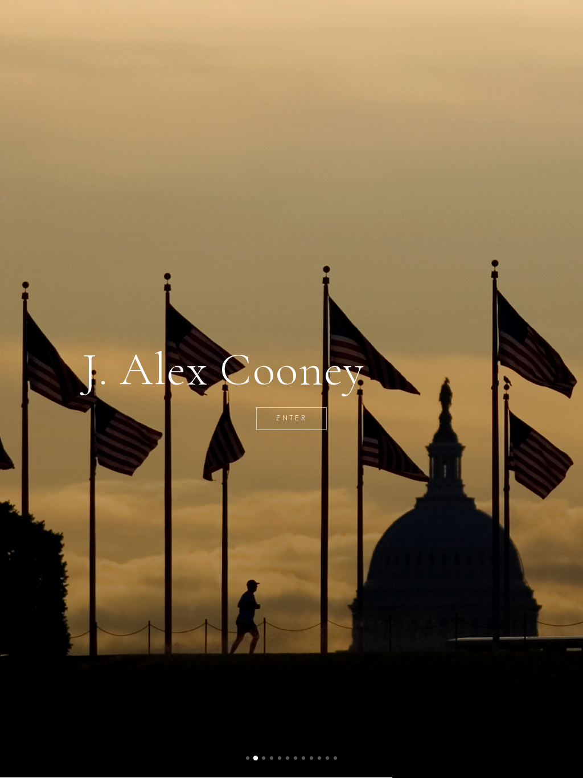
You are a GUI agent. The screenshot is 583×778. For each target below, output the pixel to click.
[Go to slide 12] (335, 758)
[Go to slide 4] (271, 758)
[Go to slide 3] (263, 758)
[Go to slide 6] (287, 758)
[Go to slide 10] (319, 758)
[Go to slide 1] (247, 758)
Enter (291, 418)
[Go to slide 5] (279, 758)
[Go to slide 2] (255, 758)
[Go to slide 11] (327, 758)
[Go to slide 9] (311, 758)
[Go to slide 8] (303, 758)
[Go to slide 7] (295, 758)
